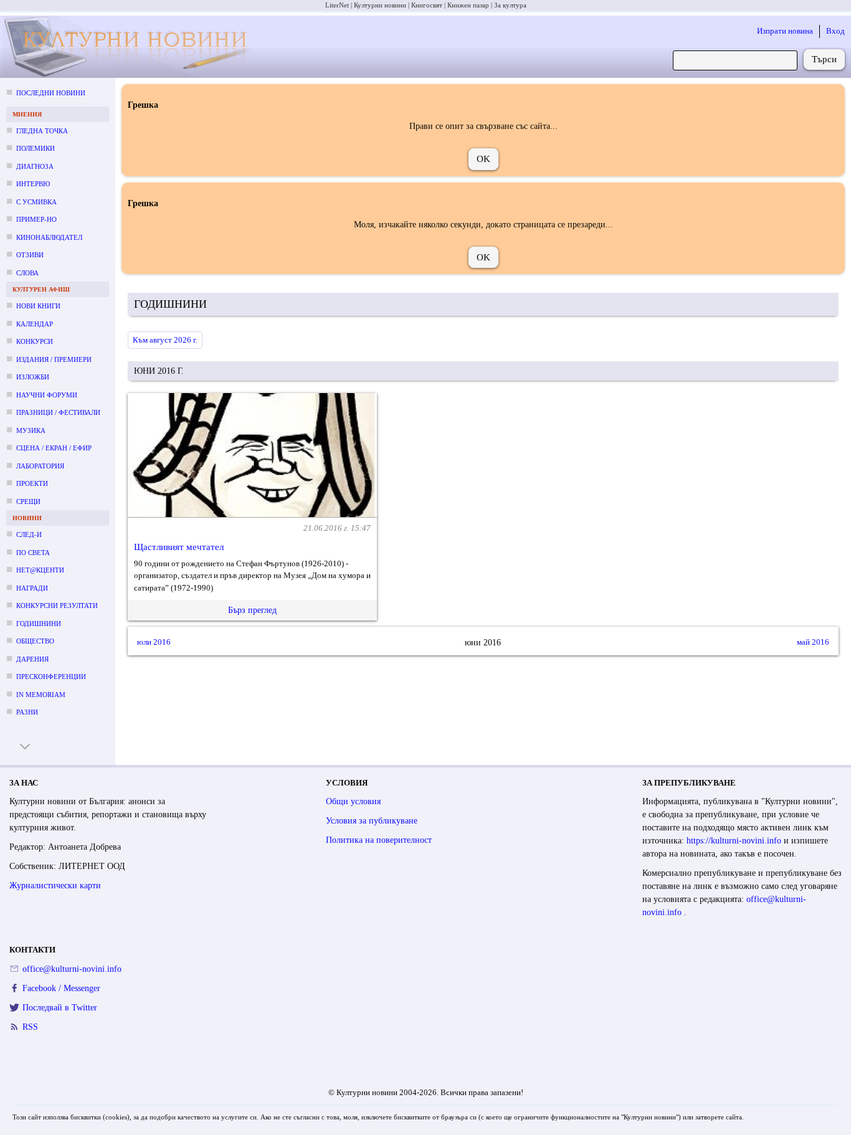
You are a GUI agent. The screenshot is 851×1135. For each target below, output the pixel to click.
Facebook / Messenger (61, 988)
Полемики (35, 148)
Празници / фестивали (58, 412)
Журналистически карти (55, 885)
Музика (30, 430)
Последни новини (50, 93)
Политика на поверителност (379, 840)
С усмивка (36, 202)
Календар (34, 324)
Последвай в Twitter (59, 1007)
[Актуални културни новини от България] (130, 47)
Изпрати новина (785, 31)
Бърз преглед (252, 610)
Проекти (32, 483)
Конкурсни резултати (57, 605)
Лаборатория (40, 466)
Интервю (33, 184)
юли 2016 (154, 642)
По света (33, 552)
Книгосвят (426, 5)
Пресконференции (51, 676)
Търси (824, 59)
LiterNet (337, 5)
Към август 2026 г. (165, 339)
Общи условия (353, 801)
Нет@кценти (40, 570)
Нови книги (38, 306)
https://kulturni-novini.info (735, 840)
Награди (32, 588)
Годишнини (38, 623)
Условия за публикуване (371, 820)
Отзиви (30, 255)
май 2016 (813, 642)
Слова (27, 273)
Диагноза (35, 166)
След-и (29, 534)
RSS (30, 1027)
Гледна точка (42, 131)
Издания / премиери (54, 359)
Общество (35, 641)
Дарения (32, 659)
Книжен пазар (468, 5)
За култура (510, 5)
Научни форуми (46, 395)
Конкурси (34, 341)
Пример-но (36, 219)
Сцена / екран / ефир (54, 448)
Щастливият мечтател (179, 547)
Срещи (28, 501)
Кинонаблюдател (49, 237)
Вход (835, 31)
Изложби (32, 377)
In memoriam (40, 694)
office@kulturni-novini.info (71, 969)
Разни (27, 712)
